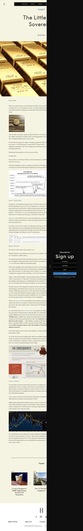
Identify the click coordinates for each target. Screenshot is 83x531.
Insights (41, 9)
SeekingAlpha (17, 200)
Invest (33, 4)
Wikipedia (16, 246)
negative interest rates (27, 310)
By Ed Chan (7, 507)
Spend (40, 4)
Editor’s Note (12, 521)
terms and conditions (64, 278)
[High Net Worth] (4, 4)
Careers (43, 521)
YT (46, 517)
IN (41, 517)
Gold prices (12, 218)
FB (36, 517)
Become (25, 4)
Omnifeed (16, 381)
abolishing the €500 (18, 301)
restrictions (24, 212)
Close (49, 266)
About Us (28, 521)
